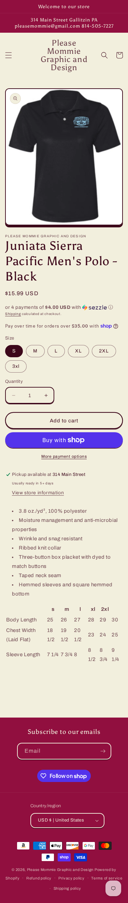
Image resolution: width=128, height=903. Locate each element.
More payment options (64, 456)
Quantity (14, 381)
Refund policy (39, 878)
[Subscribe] (103, 751)
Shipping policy (68, 888)
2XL (104, 350)
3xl (15, 366)
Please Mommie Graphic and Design (61, 870)
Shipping (13, 314)
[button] (8, 55)
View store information (38, 492)
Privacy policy (71, 878)
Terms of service (106, 878)
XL (78, 350)
